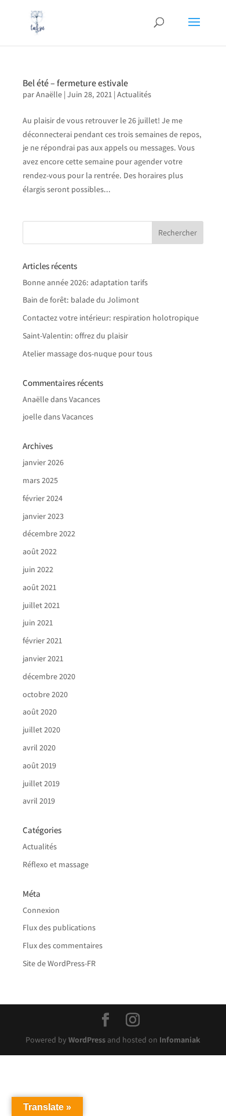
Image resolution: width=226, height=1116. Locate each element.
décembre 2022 (49, 533)
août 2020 (40, 711)
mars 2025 (40, 480)
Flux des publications (59, 927)
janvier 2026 (43, 462)
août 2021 (39, 587)
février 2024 (43, 498)
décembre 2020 (49, 676)
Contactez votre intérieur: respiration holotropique (111, 317)
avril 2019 (39, 800)
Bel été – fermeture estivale (75, 83)
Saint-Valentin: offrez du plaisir (75, 335)
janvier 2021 (43, 658)
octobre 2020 (45, 694)
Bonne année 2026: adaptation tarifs (85, 282)
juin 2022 (38, 569)
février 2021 (42, 640)
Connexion (41, 910)
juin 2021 (38, 622)
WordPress (86, 1039)
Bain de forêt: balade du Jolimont (81, 299)
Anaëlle (49, 94)
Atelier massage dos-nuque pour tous (87, 353)
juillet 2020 (41, 729)
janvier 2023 (43, 516)
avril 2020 (39, 747)
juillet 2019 (41, 783)
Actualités (134, 94)
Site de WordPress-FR (59, 963)
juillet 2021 (41, 605)
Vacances (84, 399)
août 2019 (39, 765)
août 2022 (40, 551)
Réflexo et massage (56, 864)
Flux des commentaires (63, 945)
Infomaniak (180, 1039)
